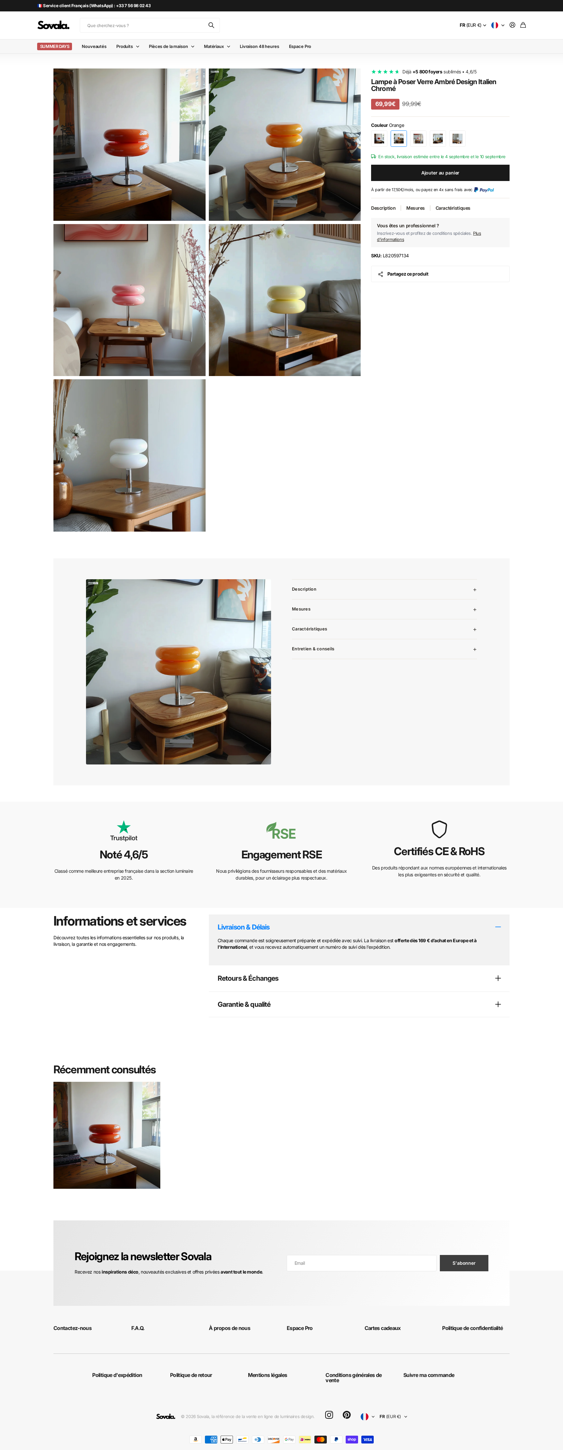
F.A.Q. (138, 1328)
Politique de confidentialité (472, 1328)
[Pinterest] (347, 1415)
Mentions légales (267, 1375)
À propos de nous (229, 1328)
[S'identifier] (512, 25)
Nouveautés (94, 46)
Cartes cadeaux (383, 1328)
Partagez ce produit (407, 274)
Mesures (415, 208)
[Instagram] (329, 1415)
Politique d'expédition (117, 1375)
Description (383, 208)
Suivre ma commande (428, 1375)
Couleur (387, 125)
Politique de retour (191, 1375)
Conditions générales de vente (353, 1377)
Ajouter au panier (440, 172)
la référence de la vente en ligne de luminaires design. (263, 1416)
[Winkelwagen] (523, 25)
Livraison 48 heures (259, 46)
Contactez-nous (72, 1328)
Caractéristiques (453, 208)
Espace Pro (300, 46)
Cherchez (212, 25)
